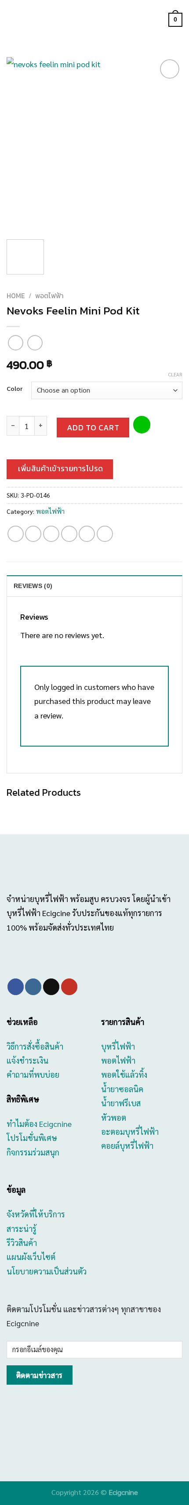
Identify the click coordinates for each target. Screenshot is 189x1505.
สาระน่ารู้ (21, 1228)
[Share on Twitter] (51, 534)
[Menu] (12, 20)
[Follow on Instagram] (33, 986)
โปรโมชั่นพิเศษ (32, 1138)
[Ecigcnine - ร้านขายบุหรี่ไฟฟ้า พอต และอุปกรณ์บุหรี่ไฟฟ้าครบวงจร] (94, 20)
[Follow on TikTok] (51, 986)
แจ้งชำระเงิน (27, 1060)
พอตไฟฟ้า (49, 296)
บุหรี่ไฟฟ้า (118, 1046)
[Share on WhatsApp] (15, 534)
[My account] (157, 19)
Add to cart (93, 427)
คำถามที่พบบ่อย (33, 1074)
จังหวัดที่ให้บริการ (36, 1214)
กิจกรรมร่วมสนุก (33, 1152)
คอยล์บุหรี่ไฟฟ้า (127, 1145)
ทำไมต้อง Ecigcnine (39, 1124)
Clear (175, 375)
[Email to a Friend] (69, 534)
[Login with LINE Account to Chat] (141, 424)
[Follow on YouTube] (69, 986)
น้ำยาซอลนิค (122, 1089)
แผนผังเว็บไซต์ (31, 1257)
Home (16, 296)
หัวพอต (113, 1117)
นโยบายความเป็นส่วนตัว (47, 1271)
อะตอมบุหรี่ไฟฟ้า (130, 1131)
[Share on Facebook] (33, 534)
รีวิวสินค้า (22, 1243)
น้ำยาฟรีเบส (121, 1103)
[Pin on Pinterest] (87, 534)
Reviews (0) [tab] (33, 585)
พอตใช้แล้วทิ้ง (124, 1074)
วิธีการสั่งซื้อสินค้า (35, 1046)
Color (14, 389)
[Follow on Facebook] (15, 986)
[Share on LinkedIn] (105, 534)
